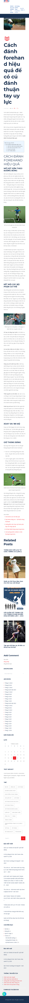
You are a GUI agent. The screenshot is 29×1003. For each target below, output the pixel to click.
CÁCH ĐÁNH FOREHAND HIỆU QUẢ (13, 144)
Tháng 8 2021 (8, 714)
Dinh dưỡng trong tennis (11, 794)
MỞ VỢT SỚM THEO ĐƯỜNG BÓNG (15, 146)
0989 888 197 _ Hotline (12, 11)
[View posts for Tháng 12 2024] (5, 744)
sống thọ (7, 816)
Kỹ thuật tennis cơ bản (11, 942)
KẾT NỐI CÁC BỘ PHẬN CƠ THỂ (14, 147)
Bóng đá (7, 931)
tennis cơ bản (8, 819)
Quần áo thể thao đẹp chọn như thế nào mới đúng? (13, 582)
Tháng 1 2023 (8, 701)
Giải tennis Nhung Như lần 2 (11, 801)
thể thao (7, 828)
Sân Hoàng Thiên (16, 812)
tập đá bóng (18, 831)
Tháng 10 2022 (8, 705)
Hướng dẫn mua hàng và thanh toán (13, 981)
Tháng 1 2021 (8, 728)
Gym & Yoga (8, 933)
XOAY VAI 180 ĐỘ (11, 149)
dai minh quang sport (10, 790)
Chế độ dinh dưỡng (10, 938)
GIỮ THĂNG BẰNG (11, 150)
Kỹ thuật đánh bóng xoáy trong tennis (14, 529)
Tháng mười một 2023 (10, 690)
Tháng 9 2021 (8, 712)
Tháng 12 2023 (8, 687)
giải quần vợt (8, 797)
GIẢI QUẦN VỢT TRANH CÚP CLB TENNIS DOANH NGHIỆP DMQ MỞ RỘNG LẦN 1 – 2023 (13, 614)
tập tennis (14, 828)
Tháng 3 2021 (8, 723)
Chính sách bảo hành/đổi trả (11, 979)
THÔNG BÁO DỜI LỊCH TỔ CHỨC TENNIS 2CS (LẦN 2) (13, 550)
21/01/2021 (6, 108)
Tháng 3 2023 (8, 699)
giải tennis (16, 797)
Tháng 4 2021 (8, 721)
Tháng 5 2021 (8, 719)
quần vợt (7, 812)
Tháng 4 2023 (8, 696)
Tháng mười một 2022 (10, 703)
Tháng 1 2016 (8, 730)
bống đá (13, 787)
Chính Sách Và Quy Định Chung (11, 984)
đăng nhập (6, 661)
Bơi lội (6, 787)
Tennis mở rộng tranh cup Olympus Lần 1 (13, 824)
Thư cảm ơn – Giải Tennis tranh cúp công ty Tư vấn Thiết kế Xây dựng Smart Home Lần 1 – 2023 (14, 870)
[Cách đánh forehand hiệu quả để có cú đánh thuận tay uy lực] (14, 24)
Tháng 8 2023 (8, 694)
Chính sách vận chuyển (9, 977)
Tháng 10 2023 (8, 692)
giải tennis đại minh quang (11, 808)
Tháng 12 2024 (8, 683)
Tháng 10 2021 (8, 710)
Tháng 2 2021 (8, 726)
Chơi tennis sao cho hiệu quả (12, 516)
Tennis (6, 935)
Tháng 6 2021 (8, 717)
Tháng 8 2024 (8, 685)
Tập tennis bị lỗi (9, 831)
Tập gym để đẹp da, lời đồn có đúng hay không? (14, 646)
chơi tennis (20, 787)
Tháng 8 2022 (8, 708)
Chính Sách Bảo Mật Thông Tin (11, 982)
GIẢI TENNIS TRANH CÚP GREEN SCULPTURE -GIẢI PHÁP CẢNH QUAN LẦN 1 (14, 898)
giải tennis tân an (9, 805)
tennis (13, 816)
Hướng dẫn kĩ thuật (10, 940)
